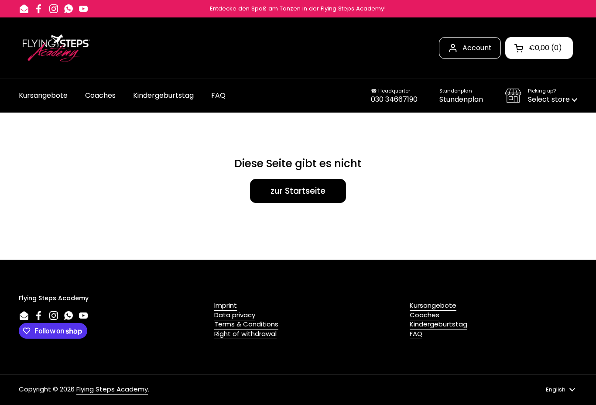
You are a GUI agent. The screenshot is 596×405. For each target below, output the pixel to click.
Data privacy (234, 314)
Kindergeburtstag (438, 324)
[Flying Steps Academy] (55, 48)
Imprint (225, 305)
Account (477, 48)
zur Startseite (298, 191)
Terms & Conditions (246, 324)
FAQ (416, 333)
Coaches (424, 314)
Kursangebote (433, 305)
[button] (541, 95)
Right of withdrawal (245, 333)
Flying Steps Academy (112, 389)
